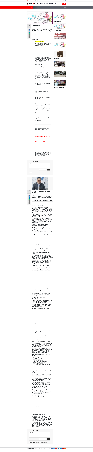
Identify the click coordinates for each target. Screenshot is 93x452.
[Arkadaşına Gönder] (29, 35)
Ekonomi (46, 3)
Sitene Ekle (39, 0)
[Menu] (62, 3)
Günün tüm (63, 7)
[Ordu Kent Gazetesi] (32, 3)
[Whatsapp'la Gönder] (29, 33)
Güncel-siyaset (42, 3)
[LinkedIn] (29, 32)
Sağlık (52, 3)
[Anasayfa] (27, 0)
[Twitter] (29, 30)
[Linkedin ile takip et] (58, 448)
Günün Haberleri (33, 0)
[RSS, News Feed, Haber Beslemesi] (65, 448)
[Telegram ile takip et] (61, 448)
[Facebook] (29, 29)
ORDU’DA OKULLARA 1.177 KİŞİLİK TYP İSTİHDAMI (43, 7)
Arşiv (36, 0)
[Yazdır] (29, 36)
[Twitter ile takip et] (54, 448)
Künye (39, 448)
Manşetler (30, 0)
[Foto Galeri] (65, 0)
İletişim (41, 448)
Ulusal (55, 3)
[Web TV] (63, 0)
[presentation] (30, 7)
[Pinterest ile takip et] (63, 448)
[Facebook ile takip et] (52, 448)
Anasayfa (36, 448)
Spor (50, 3)
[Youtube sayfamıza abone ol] (56, 448)
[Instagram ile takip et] (59, 448)
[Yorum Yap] (29, 37)
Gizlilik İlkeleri (44, 448)
